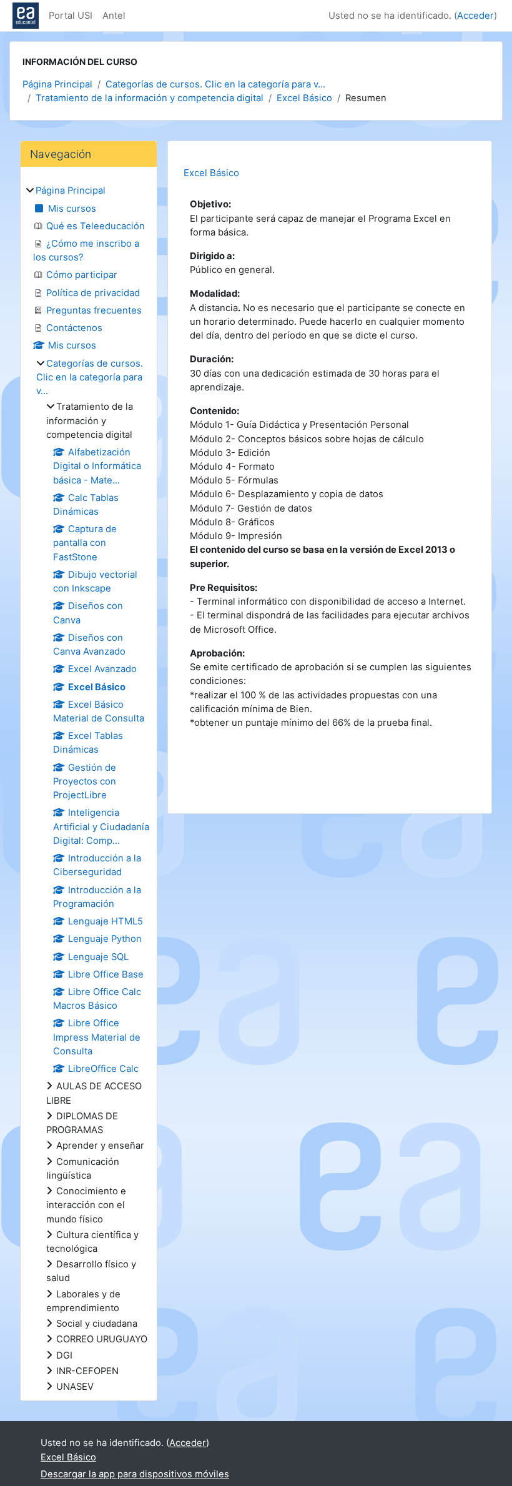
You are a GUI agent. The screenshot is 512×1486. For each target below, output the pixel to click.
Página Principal (57, 84)
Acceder (475, 15)
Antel (114, 15)
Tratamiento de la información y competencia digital (149, 98)
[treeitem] (89, 789)
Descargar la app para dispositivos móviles (135, 1474)
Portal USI (70, 15)
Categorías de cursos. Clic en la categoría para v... (215, 84)
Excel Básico (304, 98)
